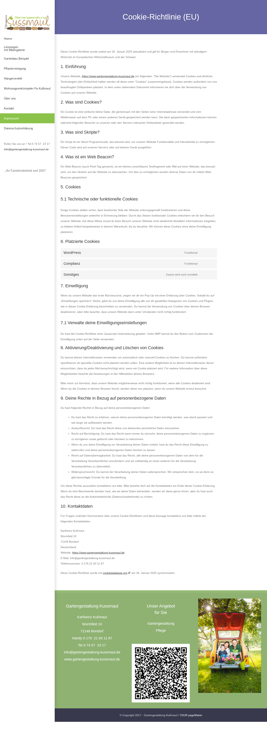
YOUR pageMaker (191, 715)
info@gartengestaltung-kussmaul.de (26, 149)
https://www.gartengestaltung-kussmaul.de (108, 76)
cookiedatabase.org (115, 572)
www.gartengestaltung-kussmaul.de (92, 659)
